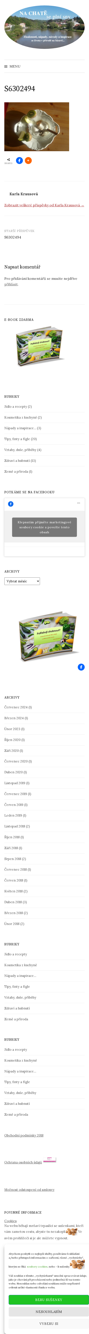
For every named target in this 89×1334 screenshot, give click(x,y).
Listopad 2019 (14, 783)
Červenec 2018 (15, 869)
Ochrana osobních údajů (23, 1162)
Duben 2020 (13, 772)
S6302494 (12, 237)
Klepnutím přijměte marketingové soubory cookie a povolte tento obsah (45, 527)
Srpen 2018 (12, 859)
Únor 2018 (11, 924)
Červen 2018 (13, 880)
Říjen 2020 (12, 740)
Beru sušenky (48, 1300)
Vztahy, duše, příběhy (20, 450)
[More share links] (28, 160)
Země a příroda (16, 471)
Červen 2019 (13, 805)
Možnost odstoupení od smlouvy (29, 1190)
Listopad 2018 (14, 826)
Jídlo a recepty (15, 406)
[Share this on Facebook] (19, 160)
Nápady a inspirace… (20, 428)
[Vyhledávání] (81, 66)
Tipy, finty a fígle (17, 439)
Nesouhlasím (49, 1312)
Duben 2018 (13, 902)
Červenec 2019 (15, 794)
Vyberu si (49, 1324)
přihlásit (11, 284)
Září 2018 (11, 848)
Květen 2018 (13, 891)
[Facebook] (81, 667)
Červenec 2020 (16, 761)
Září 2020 (11, 751)
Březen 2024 (14, 718)
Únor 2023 (12, 729)
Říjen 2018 (12, 837)
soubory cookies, (37, 1266)
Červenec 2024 (16, 707)
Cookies (10, 1221)
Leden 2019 (13, 815)
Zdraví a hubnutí (17, 461)
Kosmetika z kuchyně (20, 417)
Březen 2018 (13, 913)
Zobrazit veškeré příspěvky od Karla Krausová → (44, 205)
